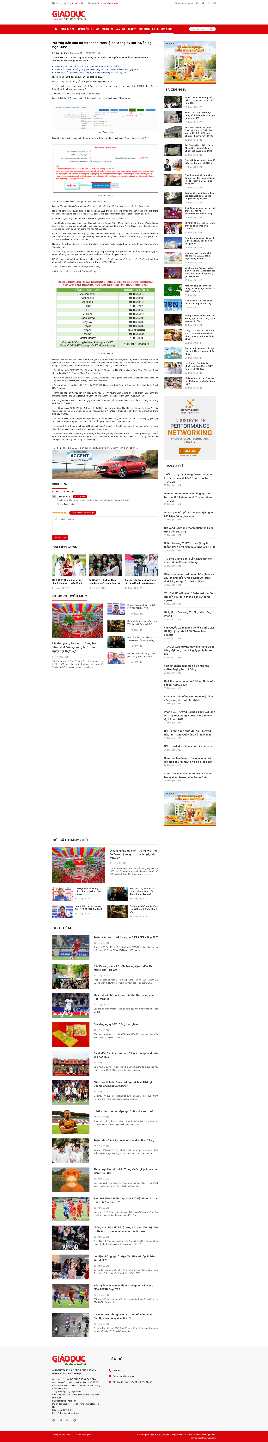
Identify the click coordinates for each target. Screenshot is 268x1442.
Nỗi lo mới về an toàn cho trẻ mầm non (188, 746)
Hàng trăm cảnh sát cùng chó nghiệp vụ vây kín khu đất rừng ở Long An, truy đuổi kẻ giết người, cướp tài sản (189, 578)
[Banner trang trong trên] (190, 63)
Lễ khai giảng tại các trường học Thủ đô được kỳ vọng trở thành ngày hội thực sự (74, 647)
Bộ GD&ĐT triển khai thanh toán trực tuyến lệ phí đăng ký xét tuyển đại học (104, 583)
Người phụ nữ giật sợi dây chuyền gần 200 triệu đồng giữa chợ (188, 514)
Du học (95, 29)
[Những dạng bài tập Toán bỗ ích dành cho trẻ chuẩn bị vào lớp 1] (173, 383)
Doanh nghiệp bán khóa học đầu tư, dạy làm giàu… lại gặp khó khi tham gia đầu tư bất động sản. (200, 179)
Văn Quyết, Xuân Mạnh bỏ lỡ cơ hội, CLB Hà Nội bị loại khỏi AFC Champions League (189, 631)
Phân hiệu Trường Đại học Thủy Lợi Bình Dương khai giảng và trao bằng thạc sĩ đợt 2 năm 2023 (189, 715)
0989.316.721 (78, 3)
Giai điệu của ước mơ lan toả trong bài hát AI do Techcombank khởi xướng (200, 211)
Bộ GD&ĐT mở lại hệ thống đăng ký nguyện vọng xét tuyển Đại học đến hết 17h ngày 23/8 (96, 69)
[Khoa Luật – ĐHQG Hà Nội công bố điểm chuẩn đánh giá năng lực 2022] (173, 117)
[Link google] (209, 4)
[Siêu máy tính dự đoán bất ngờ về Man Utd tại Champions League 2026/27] (70, 1092)
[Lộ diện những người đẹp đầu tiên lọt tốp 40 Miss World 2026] (70, 1267)
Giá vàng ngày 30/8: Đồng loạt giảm (116, 1024)
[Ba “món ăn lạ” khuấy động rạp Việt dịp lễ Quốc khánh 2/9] (116, 625)
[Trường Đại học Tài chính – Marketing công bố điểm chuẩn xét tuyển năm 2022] (173, 150)
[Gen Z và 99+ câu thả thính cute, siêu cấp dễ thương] (173, 305)
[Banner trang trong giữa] (190, 428)
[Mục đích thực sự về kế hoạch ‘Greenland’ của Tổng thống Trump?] (116, 642)
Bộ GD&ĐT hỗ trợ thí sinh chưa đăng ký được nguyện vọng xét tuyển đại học (90, 72)
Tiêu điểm (83, 29)
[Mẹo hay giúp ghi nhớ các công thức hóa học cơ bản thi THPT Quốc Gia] (173, 290)
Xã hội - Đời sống (162, 29)
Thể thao (144, 29)
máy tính (99, 233)
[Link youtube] (214, 4)
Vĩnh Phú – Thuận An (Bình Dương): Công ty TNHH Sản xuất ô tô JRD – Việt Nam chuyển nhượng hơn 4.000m (199, 131)
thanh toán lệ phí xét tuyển (125, 448)
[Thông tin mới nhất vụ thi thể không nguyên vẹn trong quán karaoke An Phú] (173, 320)
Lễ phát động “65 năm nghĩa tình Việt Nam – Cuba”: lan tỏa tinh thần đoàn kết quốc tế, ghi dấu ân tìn (200, 272)
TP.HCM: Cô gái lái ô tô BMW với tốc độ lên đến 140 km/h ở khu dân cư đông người (188, 597)
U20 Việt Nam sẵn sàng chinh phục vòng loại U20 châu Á (87, 891)
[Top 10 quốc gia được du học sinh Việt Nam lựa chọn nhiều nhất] (173, 353)
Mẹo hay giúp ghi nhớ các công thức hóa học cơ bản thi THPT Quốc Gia (200, 288)
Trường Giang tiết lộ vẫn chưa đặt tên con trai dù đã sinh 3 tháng (188, 560)
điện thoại (140, 233)
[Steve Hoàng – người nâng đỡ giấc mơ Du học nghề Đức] (173, 165)
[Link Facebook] (197, 4)
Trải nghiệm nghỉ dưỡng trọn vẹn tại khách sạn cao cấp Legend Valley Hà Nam (199, 196)
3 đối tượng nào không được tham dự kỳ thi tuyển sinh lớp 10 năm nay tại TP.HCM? (188, 478)
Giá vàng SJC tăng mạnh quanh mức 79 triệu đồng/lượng (188, 529)
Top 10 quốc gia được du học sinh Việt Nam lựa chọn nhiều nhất (199, 351)
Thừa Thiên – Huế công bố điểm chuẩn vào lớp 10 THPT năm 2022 (199, 100)
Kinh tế (132, 29)
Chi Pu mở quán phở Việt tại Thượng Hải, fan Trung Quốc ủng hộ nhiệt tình (187, 732)
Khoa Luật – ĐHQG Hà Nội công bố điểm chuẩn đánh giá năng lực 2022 (200, 115)
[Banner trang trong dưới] (190, 809)
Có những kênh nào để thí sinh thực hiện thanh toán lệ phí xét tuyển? (87, 66)
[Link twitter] (203, 4)
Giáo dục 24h (68, 29)
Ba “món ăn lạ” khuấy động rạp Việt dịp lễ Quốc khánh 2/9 (144, 909)
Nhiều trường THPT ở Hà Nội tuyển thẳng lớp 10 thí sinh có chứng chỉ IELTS (189, 545)
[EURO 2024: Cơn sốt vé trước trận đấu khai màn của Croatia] (173, 228)
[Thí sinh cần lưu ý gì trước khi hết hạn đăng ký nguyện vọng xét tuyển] (141, 575)
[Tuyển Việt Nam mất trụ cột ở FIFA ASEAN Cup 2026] (70, 947)
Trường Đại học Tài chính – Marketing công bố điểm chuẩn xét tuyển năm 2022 (199, 148)
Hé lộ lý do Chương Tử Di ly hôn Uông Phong (187, 614)
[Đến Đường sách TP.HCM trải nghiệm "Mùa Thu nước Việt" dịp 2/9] (70, 976)
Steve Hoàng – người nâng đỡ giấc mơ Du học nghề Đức (200, 161)
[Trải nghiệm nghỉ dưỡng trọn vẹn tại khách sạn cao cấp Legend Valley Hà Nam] (173, 198)
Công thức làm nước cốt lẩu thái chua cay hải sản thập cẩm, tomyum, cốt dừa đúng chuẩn (199, 334)
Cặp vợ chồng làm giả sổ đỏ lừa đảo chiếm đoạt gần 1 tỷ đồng (186, 667)
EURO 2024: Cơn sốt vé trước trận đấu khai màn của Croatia (200, 226)
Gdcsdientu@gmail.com (107, 3)
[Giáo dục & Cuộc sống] (69, 20)
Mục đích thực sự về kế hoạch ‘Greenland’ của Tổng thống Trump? (141, 640)
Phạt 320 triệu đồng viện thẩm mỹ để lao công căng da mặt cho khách (189, 698)
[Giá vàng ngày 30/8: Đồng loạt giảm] (70, 1034)
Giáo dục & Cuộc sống (160, 1435)
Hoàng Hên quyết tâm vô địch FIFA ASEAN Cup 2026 (88, 907)
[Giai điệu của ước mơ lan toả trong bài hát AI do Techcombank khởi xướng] (173, 213)
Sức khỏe (107, 29)
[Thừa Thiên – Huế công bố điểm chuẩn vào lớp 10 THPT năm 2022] (173, 102)
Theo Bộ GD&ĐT (70, 448)
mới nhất (132, 244)
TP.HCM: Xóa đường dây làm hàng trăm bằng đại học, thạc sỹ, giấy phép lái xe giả (189, 650)
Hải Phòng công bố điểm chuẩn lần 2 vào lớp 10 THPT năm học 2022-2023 (199, 366)
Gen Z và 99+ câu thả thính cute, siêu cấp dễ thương (198, 302)
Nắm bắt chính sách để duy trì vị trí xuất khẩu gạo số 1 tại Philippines (200, 241)
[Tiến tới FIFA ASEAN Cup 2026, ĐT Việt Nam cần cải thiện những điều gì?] (70, 1209)
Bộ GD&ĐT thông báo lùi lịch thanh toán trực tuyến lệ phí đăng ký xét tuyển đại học (67, 583)
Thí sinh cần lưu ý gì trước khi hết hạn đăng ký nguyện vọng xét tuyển (140, 583)
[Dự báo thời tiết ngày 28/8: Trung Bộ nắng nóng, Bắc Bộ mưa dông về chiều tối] (70, 1325)
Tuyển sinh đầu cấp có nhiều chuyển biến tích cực (125, 1140)
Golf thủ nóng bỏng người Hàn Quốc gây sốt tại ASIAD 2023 (189, 682)
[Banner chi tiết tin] (105, 464)
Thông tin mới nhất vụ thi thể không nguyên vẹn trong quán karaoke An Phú (200, 318)
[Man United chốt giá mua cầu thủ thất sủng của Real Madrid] (70, 1005)
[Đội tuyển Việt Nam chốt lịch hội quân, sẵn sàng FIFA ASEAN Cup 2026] (70, 1296)
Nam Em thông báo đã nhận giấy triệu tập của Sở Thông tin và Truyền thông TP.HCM (188, 497)
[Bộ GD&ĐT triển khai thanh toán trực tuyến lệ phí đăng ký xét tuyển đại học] (105, 575)
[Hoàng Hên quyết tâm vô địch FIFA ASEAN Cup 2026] (116, 609)
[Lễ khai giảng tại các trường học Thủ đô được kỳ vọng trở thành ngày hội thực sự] (77, 620)
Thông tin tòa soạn (184, 3)
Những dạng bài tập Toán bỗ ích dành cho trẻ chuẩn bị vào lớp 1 (200, 381)
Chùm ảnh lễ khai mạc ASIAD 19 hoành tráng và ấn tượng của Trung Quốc (188, 775)
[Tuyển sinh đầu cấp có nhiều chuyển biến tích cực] (70, 1150)
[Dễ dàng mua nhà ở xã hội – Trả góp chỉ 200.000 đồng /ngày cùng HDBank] (173, 258)
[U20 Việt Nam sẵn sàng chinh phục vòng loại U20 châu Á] (116, 658)
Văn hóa (120, 29)
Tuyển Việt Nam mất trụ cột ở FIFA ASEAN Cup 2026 (126, 937)
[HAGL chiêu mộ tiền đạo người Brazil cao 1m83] (70, 1121)
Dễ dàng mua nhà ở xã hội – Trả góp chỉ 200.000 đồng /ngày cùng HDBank (199, 256)
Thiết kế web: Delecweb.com (202, 1438)
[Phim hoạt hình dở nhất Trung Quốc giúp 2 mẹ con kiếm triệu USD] (70, 1179)
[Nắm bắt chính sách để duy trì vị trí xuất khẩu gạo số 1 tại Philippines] (173, 243)
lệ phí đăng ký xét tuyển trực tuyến (96, 448)
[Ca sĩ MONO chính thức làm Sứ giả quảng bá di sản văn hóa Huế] (70, 1063)
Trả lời (59, 504)
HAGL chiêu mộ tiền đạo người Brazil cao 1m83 (123, 1111)
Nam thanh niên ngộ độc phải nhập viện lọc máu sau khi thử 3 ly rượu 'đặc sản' (188, 759)
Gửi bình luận (60, 537)
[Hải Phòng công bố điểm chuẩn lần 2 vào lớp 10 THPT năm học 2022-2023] (173, 368)
